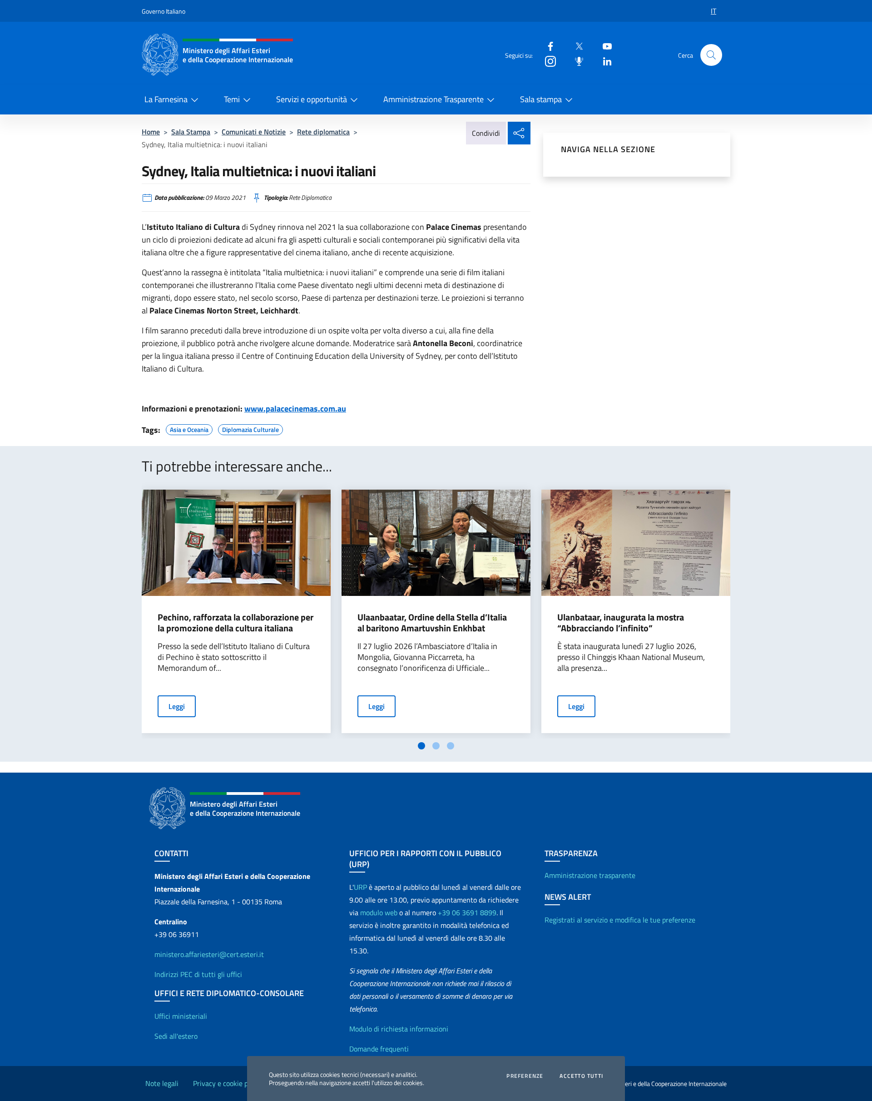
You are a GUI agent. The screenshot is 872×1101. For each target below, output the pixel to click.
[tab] (421, 745)
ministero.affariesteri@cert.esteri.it (209, 954)
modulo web (378, 912)
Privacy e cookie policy (227, 1083)
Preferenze (524, 1076)
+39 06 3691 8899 (467, 912)
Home (151, 131)
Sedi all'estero (176, 1036)
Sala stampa (541, 99)
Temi (232, 99)
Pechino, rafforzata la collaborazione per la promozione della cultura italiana (235, 623)
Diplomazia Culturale (250, 428)
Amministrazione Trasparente (433, 99)
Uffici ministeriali (180, 1016)
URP (360, 887)
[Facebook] (547, 46)
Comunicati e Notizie (254, 131)
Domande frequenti (379, 1048)
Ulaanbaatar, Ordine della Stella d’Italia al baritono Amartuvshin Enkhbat (432, 623)
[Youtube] (604, 46)
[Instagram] (547, 61)
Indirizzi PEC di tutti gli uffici (198, 974)
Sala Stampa (190, 131)
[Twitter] (575, 46)
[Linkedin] (604, 61)
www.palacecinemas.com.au (295, 408)
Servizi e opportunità (311, 99)
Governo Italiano (163, 11)
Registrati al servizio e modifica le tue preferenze (620, 919)
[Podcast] (575, 61)
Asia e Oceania (189, 428)
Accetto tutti (581, 1076)
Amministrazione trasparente (590, 875)
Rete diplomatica (323, 131)
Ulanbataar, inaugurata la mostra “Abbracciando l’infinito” (620, 623)
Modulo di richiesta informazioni (398, 1028)
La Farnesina (166, 99)
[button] (711, 55)
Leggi (176, 706)
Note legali (161, 1083)
